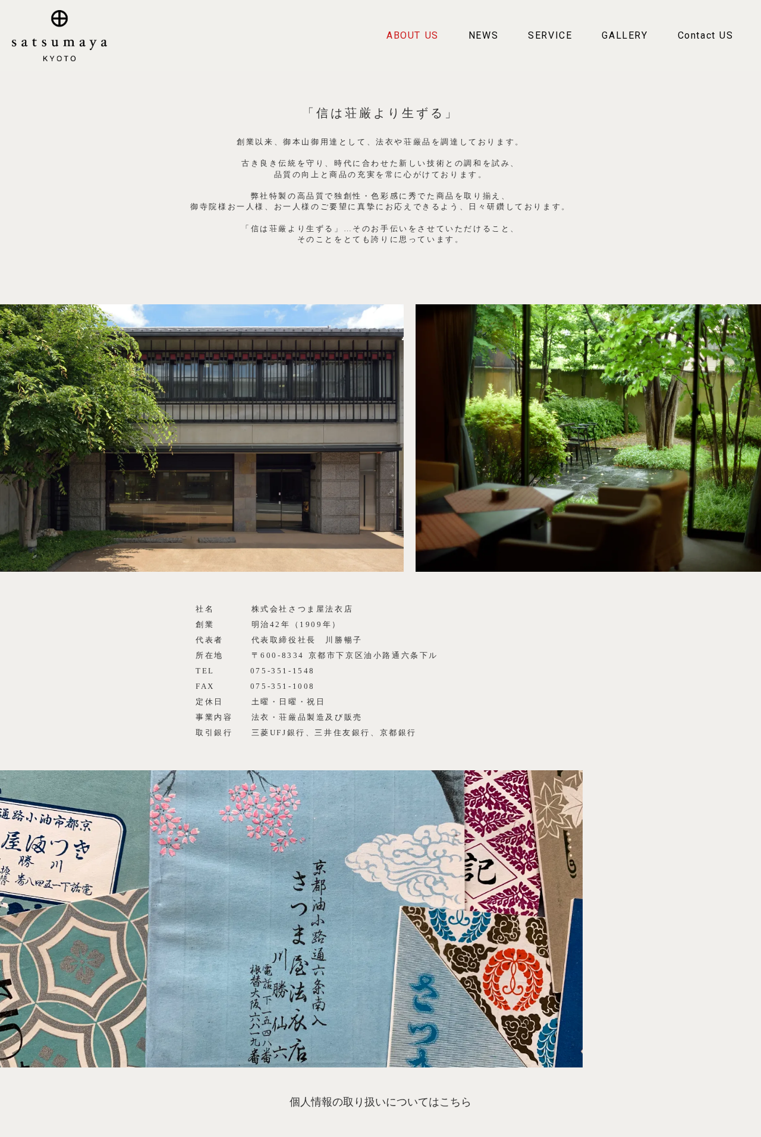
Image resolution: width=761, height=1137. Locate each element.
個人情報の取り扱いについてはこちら (380, 1102)
